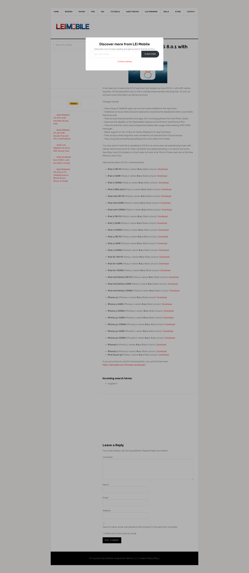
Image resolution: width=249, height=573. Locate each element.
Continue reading (124, 61)
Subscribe (150, 54)
